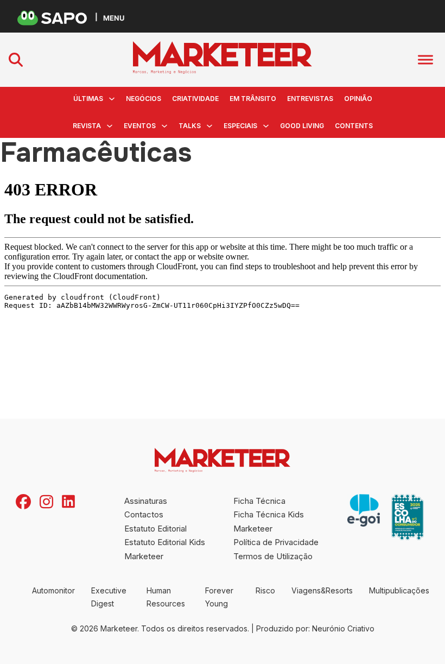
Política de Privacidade (276, 542)
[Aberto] (425, 59)
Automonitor (53, 590)
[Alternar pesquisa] (16, 60)
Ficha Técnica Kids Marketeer (268, 521)
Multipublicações (399, 590)
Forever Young (219, 597)
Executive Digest (108, 597)
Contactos (143, 514)
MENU (113, 18)
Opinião (358, 98)
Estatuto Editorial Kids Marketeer (164, 549)
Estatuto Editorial (155, 528)
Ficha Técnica (259, 501)
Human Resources (166, 597)
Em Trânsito (253, 98)
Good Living (302, 126)
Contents (354, 126)
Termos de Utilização (273, 556)
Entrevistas (310, 98)
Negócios (143, 98)
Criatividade (195, 98)
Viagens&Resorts (322, 590)
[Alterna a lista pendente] (112, 99)
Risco (265, 590)
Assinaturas (145, 501)
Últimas (88, 98)
